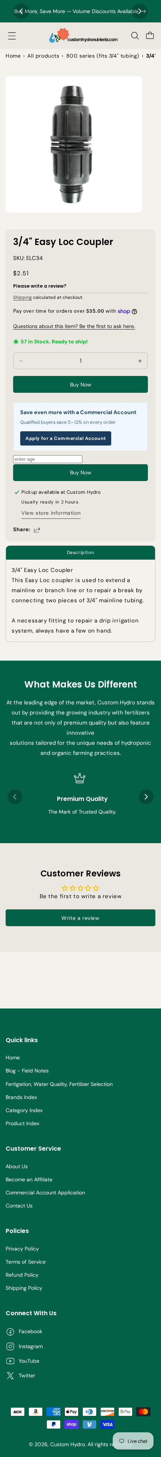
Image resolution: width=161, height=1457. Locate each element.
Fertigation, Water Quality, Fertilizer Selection (59, 1084)
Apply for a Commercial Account (65, 438)
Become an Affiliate (29, 1179)
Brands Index (21, 1097)
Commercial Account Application (45, 1192)
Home (13, 1057)
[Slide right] (146, 796)
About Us (17, 1166)
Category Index (24, 1110)
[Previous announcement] (21, 11)
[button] (12, 36)
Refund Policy (22, 1274)
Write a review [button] (80, 918)
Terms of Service (26, 1261)
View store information (50, 512)
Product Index (22, 1123)
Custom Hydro (67, 1444)
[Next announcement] (139, 11)
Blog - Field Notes (27, 1070)
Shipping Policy (24, 1288)
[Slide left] (14, 796)
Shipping (22, 297)
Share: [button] (22, 529)
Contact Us (19, 1205)
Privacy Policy (22, 1248)
